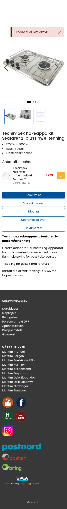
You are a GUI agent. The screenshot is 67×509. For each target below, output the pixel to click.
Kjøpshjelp (9, 313)
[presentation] (6, 67)
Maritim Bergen (13, 356)
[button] (29, 102)
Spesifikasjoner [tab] (33, 203)
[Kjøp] (61, 175)
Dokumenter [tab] (34, 228)
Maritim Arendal (13, 352)
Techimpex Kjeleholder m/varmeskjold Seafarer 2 (22, 173)
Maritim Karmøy (13, 365)
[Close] (59, 32)
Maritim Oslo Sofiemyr (17, 382)
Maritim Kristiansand (16, 369)
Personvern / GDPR (15, 321)
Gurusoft (33, 502)
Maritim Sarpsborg (15, 373)
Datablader (10, 309)
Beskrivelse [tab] (33, 195)
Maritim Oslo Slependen (19, 377)
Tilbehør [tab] (33, 211)
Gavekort (9, 334)
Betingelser (10, 317)
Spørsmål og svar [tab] (33, 220)
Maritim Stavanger (15, 386)
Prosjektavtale (12, 330)
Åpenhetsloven (13, 326)
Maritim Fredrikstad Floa (19, 360)
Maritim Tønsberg (14, 390)
